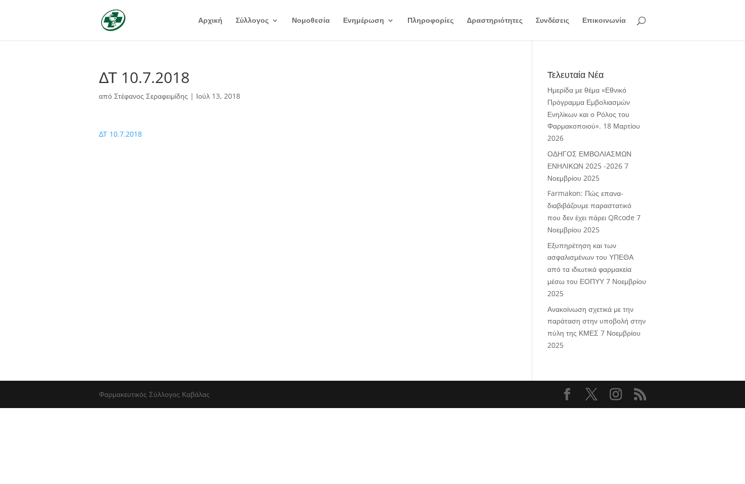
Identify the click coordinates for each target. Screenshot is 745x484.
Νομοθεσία (311, 21)
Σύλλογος (252, 21)
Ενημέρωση (363, 21)
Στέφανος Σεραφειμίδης (151, 96)
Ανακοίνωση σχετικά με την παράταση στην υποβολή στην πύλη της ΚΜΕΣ (596, 321)
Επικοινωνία (604, 21)
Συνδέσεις (552, 21)
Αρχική (210, 21)
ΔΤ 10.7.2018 (120, 134)
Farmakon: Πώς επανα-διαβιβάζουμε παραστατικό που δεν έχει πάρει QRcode (591, 205)
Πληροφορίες (430, 21)
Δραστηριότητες (495, 21)
